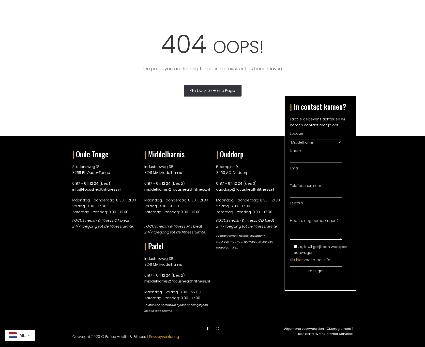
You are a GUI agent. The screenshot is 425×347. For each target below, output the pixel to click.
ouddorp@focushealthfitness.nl (245, 189)
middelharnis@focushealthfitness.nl (177, 189)
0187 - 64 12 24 (85, 183)
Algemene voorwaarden (304, 328)
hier (299, 259)
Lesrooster (260, 24)
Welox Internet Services (334, 333)
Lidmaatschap (165, 24)
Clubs (112, 24)
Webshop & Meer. (299, 24)
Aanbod (134, 24)
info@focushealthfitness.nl (96, 189)
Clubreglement (339, 328)
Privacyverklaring (164, 336)
